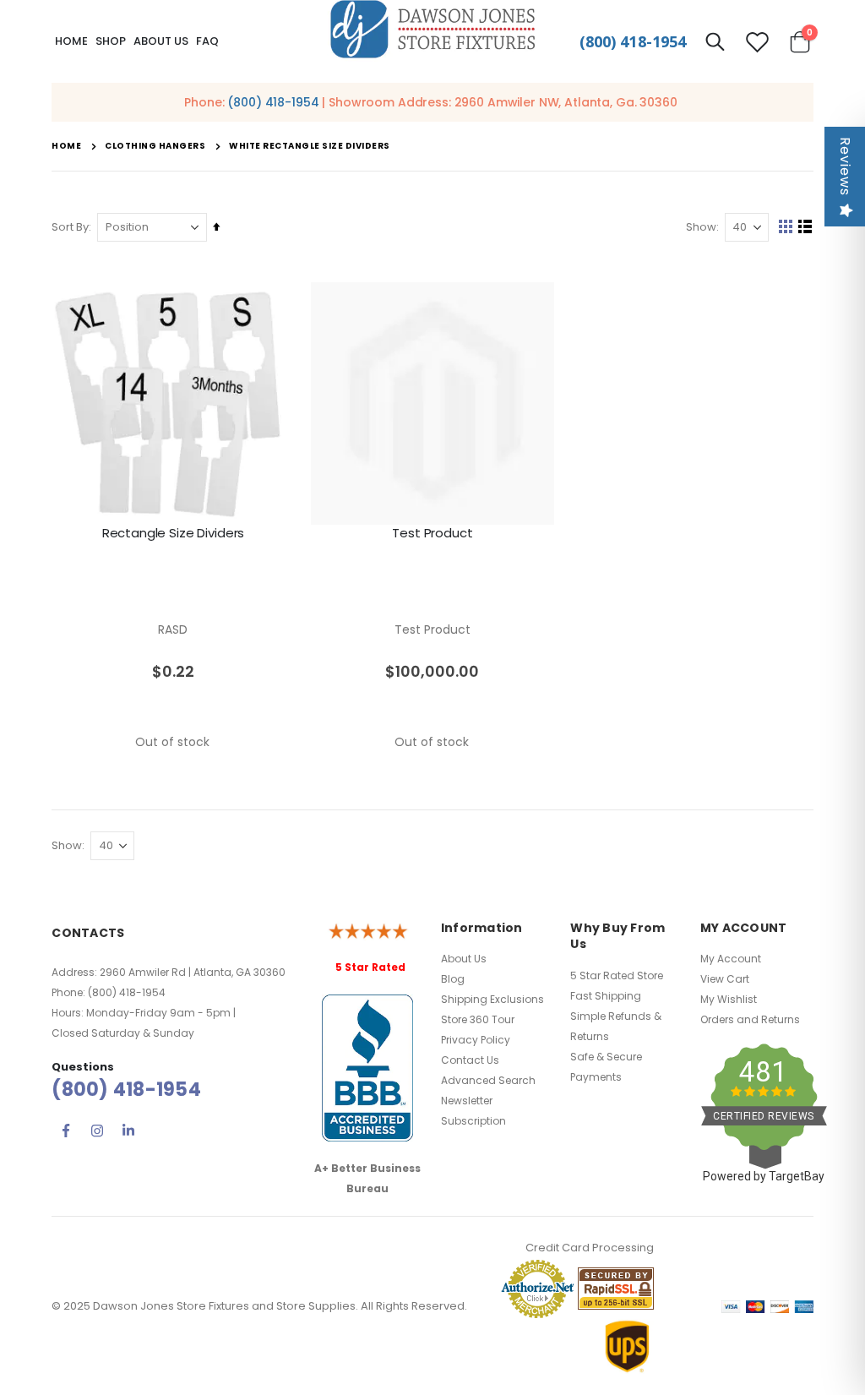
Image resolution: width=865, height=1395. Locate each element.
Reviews (845, 166)
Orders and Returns (750, 1019)
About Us (464, 958)
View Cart (724, 979)
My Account (730, 958)
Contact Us (470, 1060)
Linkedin (128, 1130)
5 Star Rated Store (616, 975)
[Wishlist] (756, 41)
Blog (453, 979)
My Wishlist (728, 999)
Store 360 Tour (477, 1019)
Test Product (432, 533)
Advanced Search (488, 1080)
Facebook (66, 1130)
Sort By (70, 227)
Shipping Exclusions (492, 999)
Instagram (97, 1130)
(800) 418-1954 (632, 41)
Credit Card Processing (589, 1248)
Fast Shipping (605, 996)
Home (71, 41)
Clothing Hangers (155, 146)
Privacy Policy (475, 1040)
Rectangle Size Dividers (173, 533)
